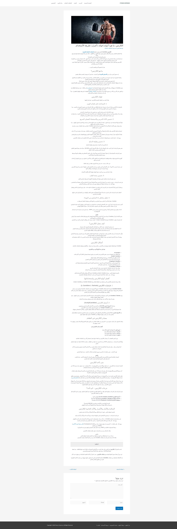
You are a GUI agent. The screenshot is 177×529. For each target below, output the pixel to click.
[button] (48, 3)
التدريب (80, 3)
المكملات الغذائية (68, 3)
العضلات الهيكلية (92, 91)
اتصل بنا (98, 525)
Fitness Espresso (59, 525)
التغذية (75, 3)
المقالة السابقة (121, 469)
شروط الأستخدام (105, 525)
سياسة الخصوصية (113, 525)
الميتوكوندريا (89, 88)
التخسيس (53, 3)
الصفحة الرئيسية (87, 3)
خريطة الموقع (121, 525)
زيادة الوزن (60, 3)
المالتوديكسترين (75, 377)
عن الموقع (127, 525)
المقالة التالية (72, 469)
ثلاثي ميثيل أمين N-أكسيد (78, 424)
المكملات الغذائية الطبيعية (88, 51)
